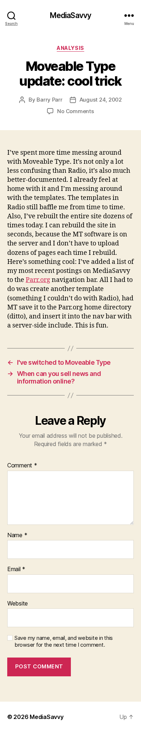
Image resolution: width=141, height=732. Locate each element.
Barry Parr (49, 99)
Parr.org (38, 280)
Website (17, 603)
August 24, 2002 (101, 99)
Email (16, 569)
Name (17, 535)
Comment (22, 465)
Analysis (70, 48)
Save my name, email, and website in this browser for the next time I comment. (63, 641)
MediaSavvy (70, 15)
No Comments (75, 111)
